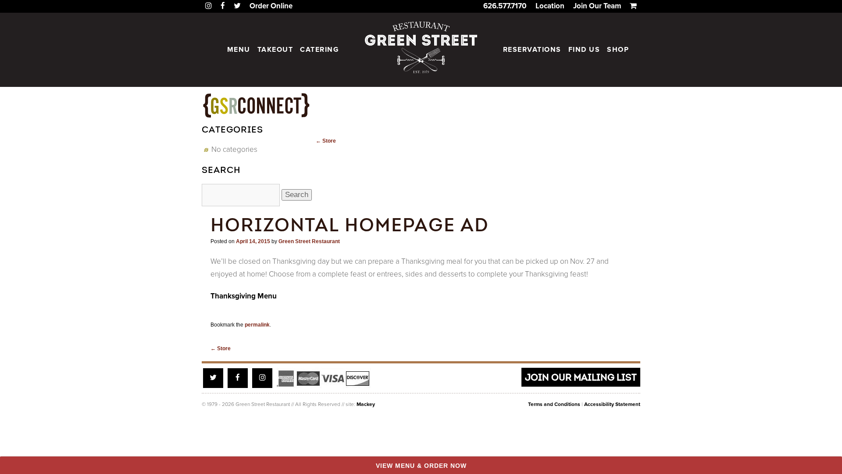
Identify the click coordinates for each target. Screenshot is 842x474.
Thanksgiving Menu (243, 296)
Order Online (271, 6)
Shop (618, 49)
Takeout (275, 49)
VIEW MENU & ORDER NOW (421, 465)
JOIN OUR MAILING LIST (581, 377)
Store (326, 141)
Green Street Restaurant (309, 241)
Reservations (532, 49)
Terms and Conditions (554, 404)
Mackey (366, 404)
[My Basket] (633, 6)
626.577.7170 (505, 6)
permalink (257, 325)
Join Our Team (597, 6)
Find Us (584, 49)
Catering (319, 49)
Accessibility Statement (612, 404)
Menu (238, 49)
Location (549, 6)
